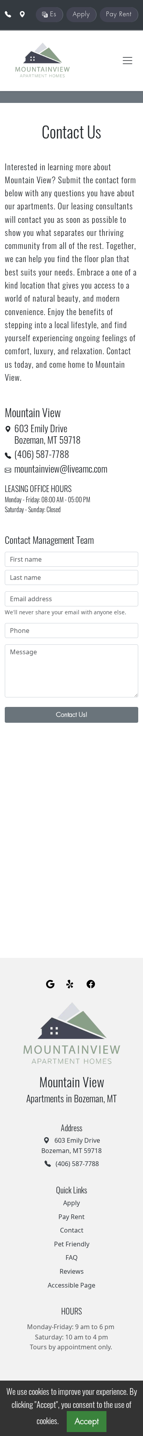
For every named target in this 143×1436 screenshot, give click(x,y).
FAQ (72, 1257)
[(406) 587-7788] (8, 14)
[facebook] (91, 985)
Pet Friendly (71, 1244)
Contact (71, 1230)
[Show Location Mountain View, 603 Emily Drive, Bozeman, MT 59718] (22, 14)
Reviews (72, 1271)
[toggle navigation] (127, 60)
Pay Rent (118, 14)
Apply (81, 14)
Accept (87, 1421)
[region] (71, 831)
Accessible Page (71, 1285)
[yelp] (70, 985)
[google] (50, 985)
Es (52, 14)
